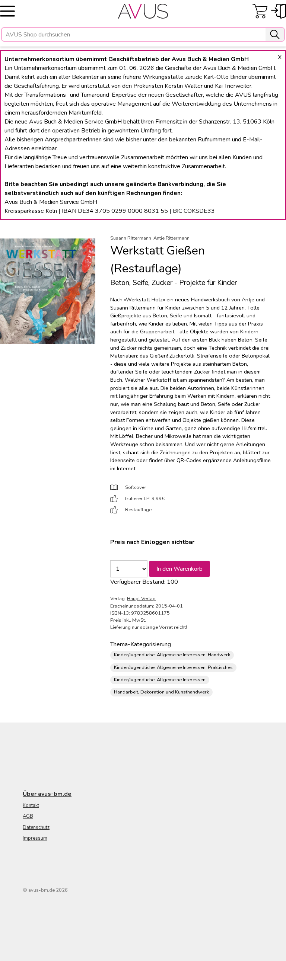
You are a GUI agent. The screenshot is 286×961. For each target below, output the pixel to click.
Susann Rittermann (130, 238)
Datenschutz (36, 827)
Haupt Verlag (141, 598)
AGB (28, 816)
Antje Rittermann (171, 238)
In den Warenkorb (179, 569)
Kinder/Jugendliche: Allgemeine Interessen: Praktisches (173, 667)
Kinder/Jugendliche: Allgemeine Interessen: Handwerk (172, 654)
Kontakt (31, 805)
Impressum (35, 838)
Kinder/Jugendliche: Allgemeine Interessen (160, 679)
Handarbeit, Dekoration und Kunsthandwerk (161, 692)
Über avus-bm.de (47, 794)
